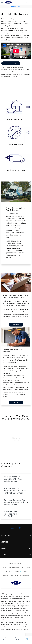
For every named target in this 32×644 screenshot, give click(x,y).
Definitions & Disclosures (11, 567)
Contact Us (12, 563)
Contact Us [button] (16, 325)
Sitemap (19, 563)
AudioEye (25, 571)
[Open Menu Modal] (2, 2)
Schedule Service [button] (11, 63)
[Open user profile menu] (30, 2)
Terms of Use (25, 567)
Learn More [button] (16, 402)
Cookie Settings (25, 575)
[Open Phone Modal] (26, 2)
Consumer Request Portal (10, 575)
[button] (16, 479)
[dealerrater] (19, 528)
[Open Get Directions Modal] (22, 2)
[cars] (13, 528)
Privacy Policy (8, 571)
